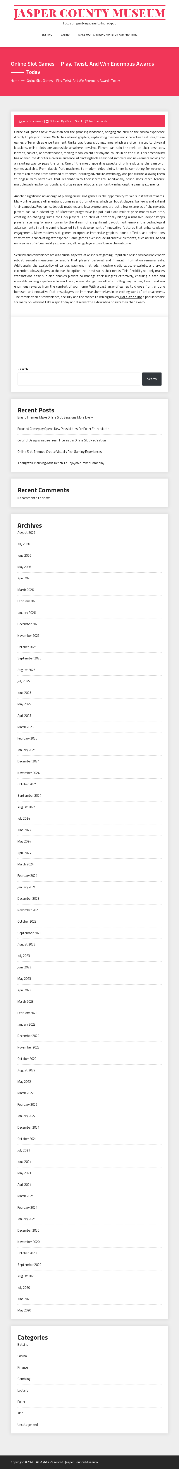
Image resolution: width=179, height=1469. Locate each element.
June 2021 (24, 1161)
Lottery (22, 1390)
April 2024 (24, 852)
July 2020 (23, 1287)
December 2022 (28, 1035)
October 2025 (26, 646)
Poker (21, 1401)
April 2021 (24, 1184)
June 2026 (24, 555)
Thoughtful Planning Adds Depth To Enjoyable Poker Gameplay (60, 462)
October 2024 (26, 784)
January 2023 (26, 1024)
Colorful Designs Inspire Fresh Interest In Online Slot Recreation (61, 440)
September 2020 (29, 1264)
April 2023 (24, 990)
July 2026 (23, 543)
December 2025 (28, 623)
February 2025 (27, 738)
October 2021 (26, 1138)
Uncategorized (27, 1424)
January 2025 (26, 749)
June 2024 (24, 829)
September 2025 (29, 658)
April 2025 (24, 715)
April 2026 (24, 578)
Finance (22, 1367)
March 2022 (25, 1092)
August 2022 (26, 1070)
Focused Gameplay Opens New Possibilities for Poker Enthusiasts (63, 428)
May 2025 (24, 704)
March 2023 (25, 1001)
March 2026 (25, 589)
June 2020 (24, 1298)
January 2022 (26, 1115)
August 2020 (26, 1276)
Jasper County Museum (89, 12)
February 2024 (27, 875)
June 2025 (24, 692)
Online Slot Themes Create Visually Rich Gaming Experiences (59, 451)
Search (22, 369)
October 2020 (26, 1253)
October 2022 (26, 1058)
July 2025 (23, 681)
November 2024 (28, 772)
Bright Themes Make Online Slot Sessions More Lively (55, 417)
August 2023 (26, 944)
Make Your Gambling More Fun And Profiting (108, 35)
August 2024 (26, 807)
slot (79, 121)
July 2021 (23, 1150)
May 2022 (24, 1081)
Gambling (23, 1378)
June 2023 (24, 967)
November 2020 (28, 1241)
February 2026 (27, 601)
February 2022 (27, 1104)
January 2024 (26, 887)
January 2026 (26, 612)
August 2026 (26, 532)
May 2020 (24, 1310)
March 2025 (25, 726)
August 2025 (26, 669)
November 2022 (28, 1047)
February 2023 (27, 1012)
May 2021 (24, 1173)
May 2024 (24, 841)
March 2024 (25, 864)
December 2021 (28, 1127)
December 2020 (28, 1230)
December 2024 (28, 761)
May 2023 (24, 978)
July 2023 (23, 955)
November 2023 (28, 910)
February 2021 (27, 1207)
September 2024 (29, 795)
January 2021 (26, 1218)
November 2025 (28, 635)
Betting (47, 35)
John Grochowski (32, 121)
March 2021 (25, 1195)
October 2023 (26, 921)
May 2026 (24, 566)
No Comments (98, 121)
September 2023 (29, 932)
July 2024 (23, 818)
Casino (65, 35)
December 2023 (28, 898)
